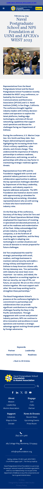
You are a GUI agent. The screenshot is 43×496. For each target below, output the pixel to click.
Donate (39, 8)
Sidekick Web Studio (26, 482)
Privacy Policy (21, 485)
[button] (3, 8)
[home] (21, 8)
